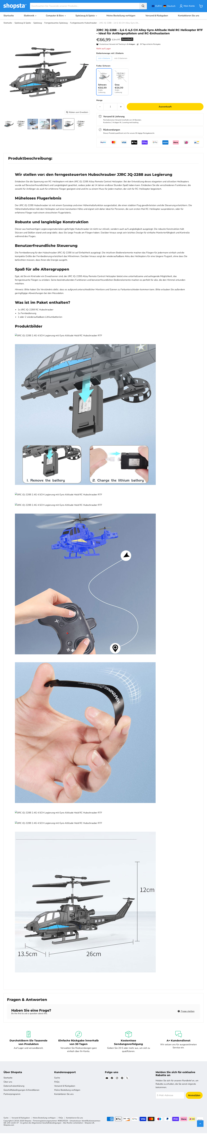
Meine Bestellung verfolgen (120, 15)
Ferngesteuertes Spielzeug (56, 23)
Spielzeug (37, 23)
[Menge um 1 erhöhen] (120, 106)
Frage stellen (187, 1011)
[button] (163, 6)
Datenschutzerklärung (14, 1085)
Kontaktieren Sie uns (188, 15)
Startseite (9, 15)
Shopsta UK (89, 1123)
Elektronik (29, 15)
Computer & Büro (55, 15)
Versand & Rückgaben (156, 15)
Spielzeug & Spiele (85, 15)
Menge (99, 100)
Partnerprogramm (12, 1094)
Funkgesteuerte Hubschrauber (83, 23)
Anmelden (194, 1095)
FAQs (56, 1081)
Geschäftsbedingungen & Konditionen (21, 1090)
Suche (57, 1077)
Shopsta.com (9, 1125)
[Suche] (143, 6)
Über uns (8, 1081)
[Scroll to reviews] (149, 37)
